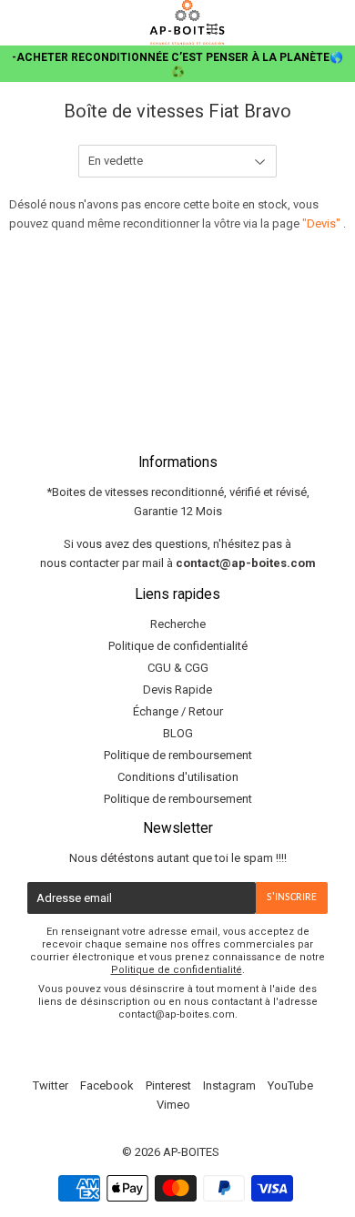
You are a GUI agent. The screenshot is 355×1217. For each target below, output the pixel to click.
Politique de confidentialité (178, 646)
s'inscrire (292, 897)
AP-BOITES (191, 1152)
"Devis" (322, 223)
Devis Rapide (177, 689)
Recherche (178, 624)
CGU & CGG (177, 667)
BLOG (178, 733)
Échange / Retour (178, 711)
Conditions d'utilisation (177, 777)
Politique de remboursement (178, 755)
